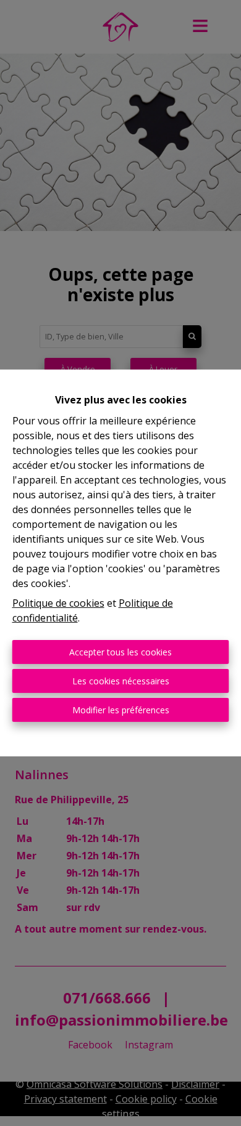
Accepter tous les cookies (120, 652)
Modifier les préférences (120, 710)
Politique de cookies (58, 603)
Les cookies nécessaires (120, 681)
